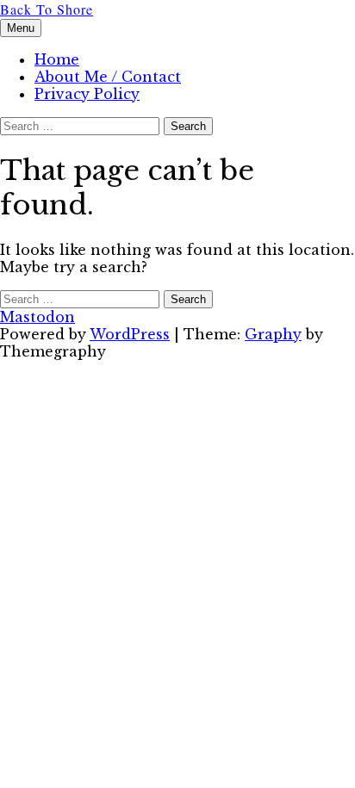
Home (56, 59)
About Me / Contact (107, 76)
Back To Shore (46, 9)
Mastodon (37, 317)
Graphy (273, 334)
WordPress (130, 334)
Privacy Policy (87, 93)
